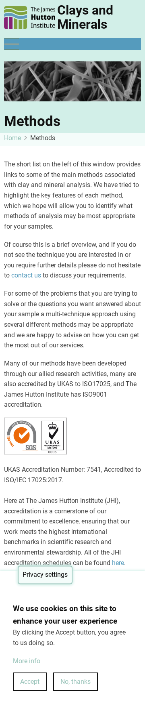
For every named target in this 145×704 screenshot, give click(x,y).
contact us (26, 275)
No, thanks (75, 681)
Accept (29, 681)
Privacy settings (45, 575)
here (118, 563)
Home (12, 138)
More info (26, 661)
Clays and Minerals (85, 17)
